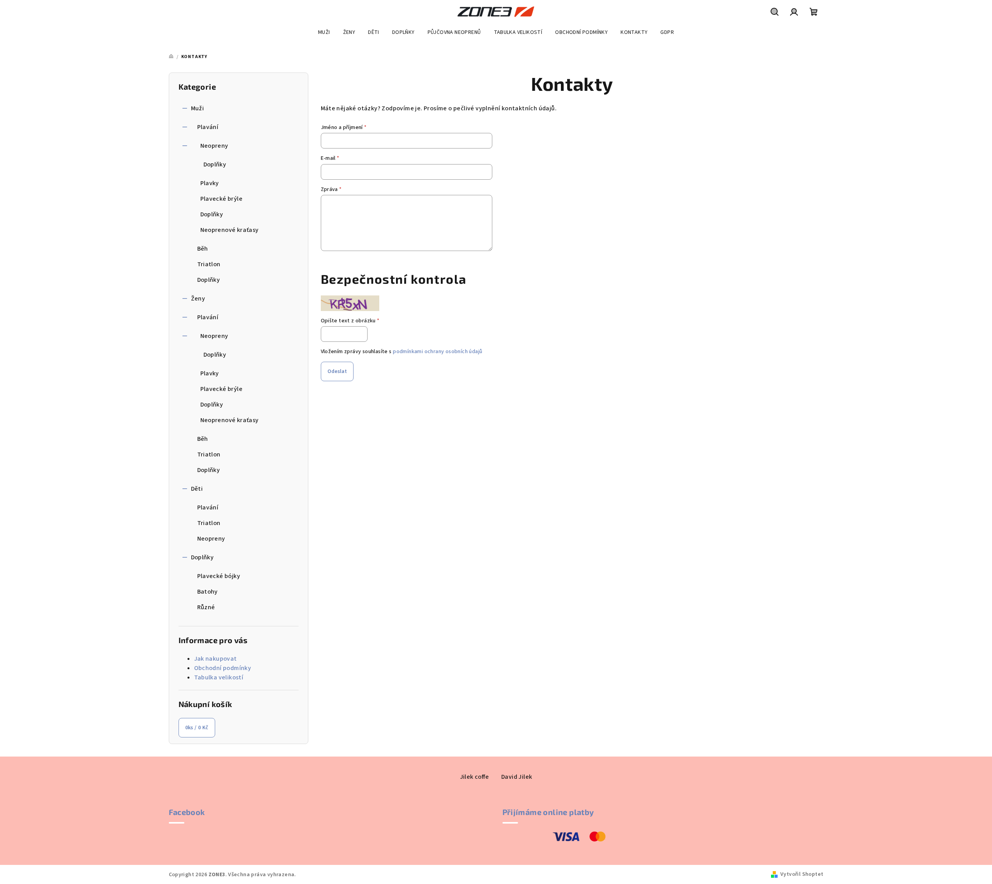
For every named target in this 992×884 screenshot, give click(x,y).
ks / (197, 728)
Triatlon (209, 264)
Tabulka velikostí (219, 677)
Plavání (208, 127)
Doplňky (214, 164)
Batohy (207, 591)
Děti (197, 488)
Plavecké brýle (221, 198)
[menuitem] (324, 32)
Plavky (209, 183)
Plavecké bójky (218, 576)
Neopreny (214, 145)
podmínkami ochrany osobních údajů (437, 351)
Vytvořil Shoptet (801, 874)
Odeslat (337, 371)
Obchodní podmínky (222, 668)
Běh (202, 248)
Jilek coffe (474, 777)
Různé (206, 607)
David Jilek (516, 777)
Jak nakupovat (215, 658)
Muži (197, 108)
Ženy (198, 298)
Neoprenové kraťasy (229, 230)
